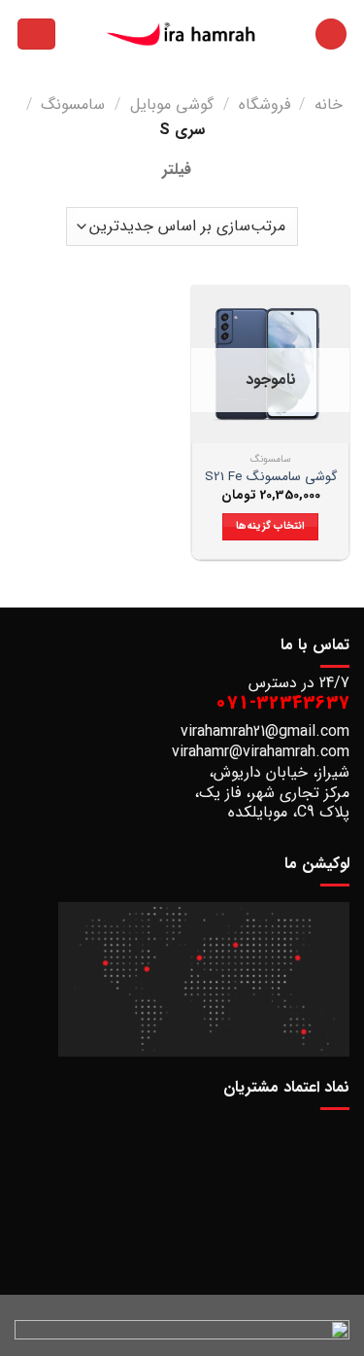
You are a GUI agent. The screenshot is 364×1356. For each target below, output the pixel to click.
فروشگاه (264, 104)
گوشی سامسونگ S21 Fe (271, 477)
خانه (328, 104)
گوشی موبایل (172, 104)
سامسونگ (73, 104)
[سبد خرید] (36, 34)
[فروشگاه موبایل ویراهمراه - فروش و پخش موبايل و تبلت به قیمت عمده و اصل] (182, 34)
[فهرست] (331, 34)
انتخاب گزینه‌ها (270, 526)
